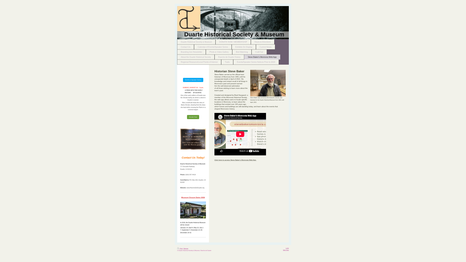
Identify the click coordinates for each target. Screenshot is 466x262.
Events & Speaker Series (193, 80)
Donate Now (193, 117)
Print (181, 248)
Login (287, 248)
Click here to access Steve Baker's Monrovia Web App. (235, 160)
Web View (286, 250)
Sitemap (185, 248)
